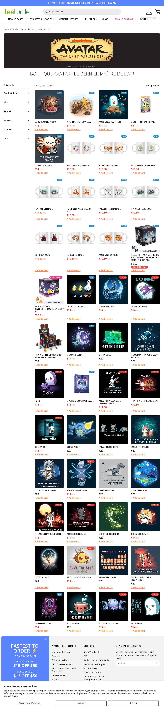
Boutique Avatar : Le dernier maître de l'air (31, 29)
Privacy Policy (90, 668)
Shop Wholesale (92, 652)
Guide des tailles (60, 660)
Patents (55, 679)
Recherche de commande (96, 660)
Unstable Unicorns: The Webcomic (64, 670)
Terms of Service (92, 672)
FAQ (86, 656)
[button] (41, 20)
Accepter (81, 703)
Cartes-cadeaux (59, 675)
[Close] (45, 639)
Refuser (133, 703)
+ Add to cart (41, 129)
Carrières (56, 656)
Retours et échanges (94, 664)
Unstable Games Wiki (62, 664)
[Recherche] (46, 11)
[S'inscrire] (157, 663)
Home (6, 29)
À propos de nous (61, 652)
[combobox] (82, 12)
